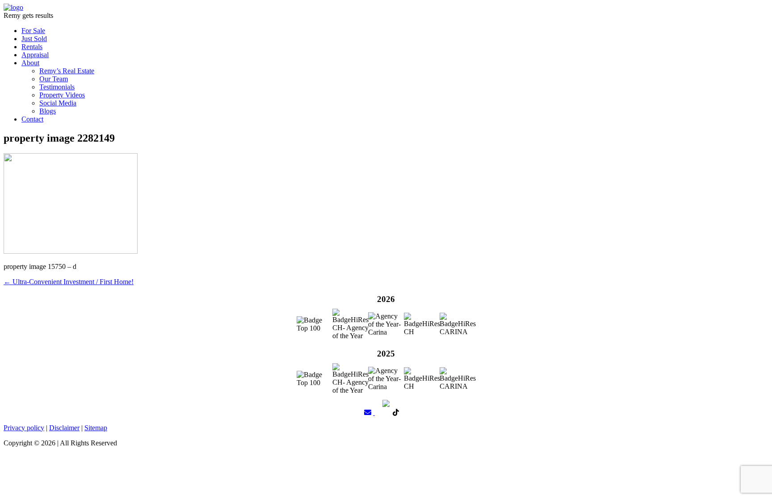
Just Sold (34, 38)
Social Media (57, 103)
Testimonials (57, 87)
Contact (32, 119)
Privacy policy (24, 428)
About (30, 63)
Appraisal (35, 55)
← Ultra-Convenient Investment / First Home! (69, 281)
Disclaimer (64, 428)
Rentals (31, 46)
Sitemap (95, 428)
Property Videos (62, 95)
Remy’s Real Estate (66, 71)
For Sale (33, 30)
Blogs (47, 111)
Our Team (53, 79)
